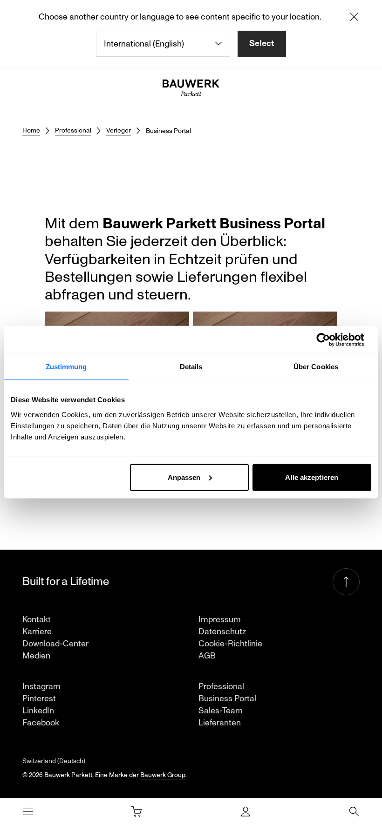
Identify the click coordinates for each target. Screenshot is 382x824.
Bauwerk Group (162, 775)
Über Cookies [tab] (315, 367)
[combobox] (163, 44)
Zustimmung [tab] (66, 367)
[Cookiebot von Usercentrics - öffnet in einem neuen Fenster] (330, 340)
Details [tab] (191, 367)
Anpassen (184, 477)
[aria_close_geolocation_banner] (354, 18)
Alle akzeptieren (311, 477)
